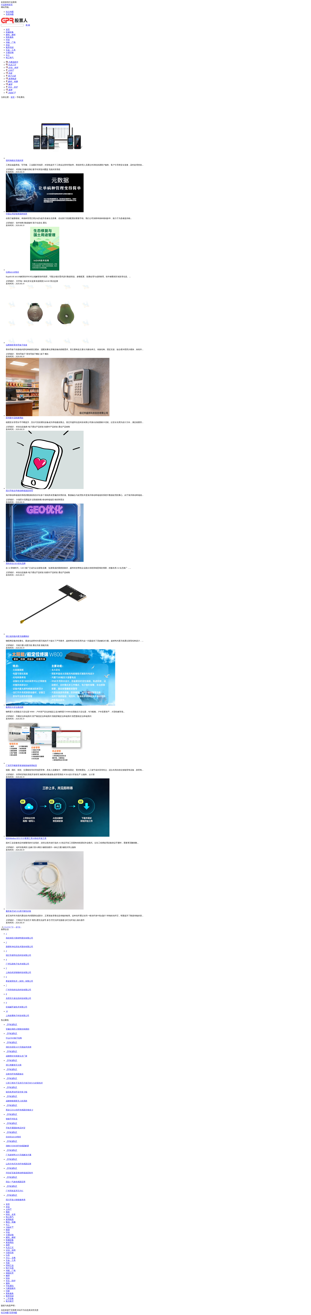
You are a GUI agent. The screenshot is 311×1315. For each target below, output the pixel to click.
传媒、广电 (11, 42)
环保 (8, 40)
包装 (8, 1263)
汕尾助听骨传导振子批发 (16, 345)
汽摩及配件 (11, 1288)
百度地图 (10, 14)
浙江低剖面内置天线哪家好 (17, 636)
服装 (8, 1212)
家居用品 (10, 1242)
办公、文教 (11, 1258)
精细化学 (10, 1273)
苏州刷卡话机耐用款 (14, 418)
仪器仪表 (10, 1253)
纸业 (8, 1278)
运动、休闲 (11, 1250)
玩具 (8, 1255)
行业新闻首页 (7, 5)
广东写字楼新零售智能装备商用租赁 (21, 765)
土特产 (9, 1209)
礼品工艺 (10, 1248)
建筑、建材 (11, 35)
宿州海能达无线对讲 (14, 160)
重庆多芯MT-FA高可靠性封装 (18, 911)
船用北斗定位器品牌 (14, 707)
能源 (8, 1230)
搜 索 (28, 25)
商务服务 (10, 37)
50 (19, 927)
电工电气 (10, 58)
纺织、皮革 (11, 1214)
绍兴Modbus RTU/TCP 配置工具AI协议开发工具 (26, 838)
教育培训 (10, 47)
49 (17, 927)
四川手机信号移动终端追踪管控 (19, 491)
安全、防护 (11, 1281)
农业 (8, 45)
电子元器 (10, 1268)
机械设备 (10, 32)
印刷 (8, 1291)
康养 (8, 1245)
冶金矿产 (10, 1227)
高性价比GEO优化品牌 (16, 563)
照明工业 (10, 1265)
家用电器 (10, 1219)
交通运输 (10, 52)
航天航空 (10, 1301)
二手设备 (10, 1299)
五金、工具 (11, 50)
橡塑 (8, 1276)
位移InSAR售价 (12, 272)
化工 (8, 55)
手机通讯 (10, 1286)
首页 (8, 30)
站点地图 (10, 12)
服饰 (8, 1283)
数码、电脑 (11, 1222)
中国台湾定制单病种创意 (16, 214)
